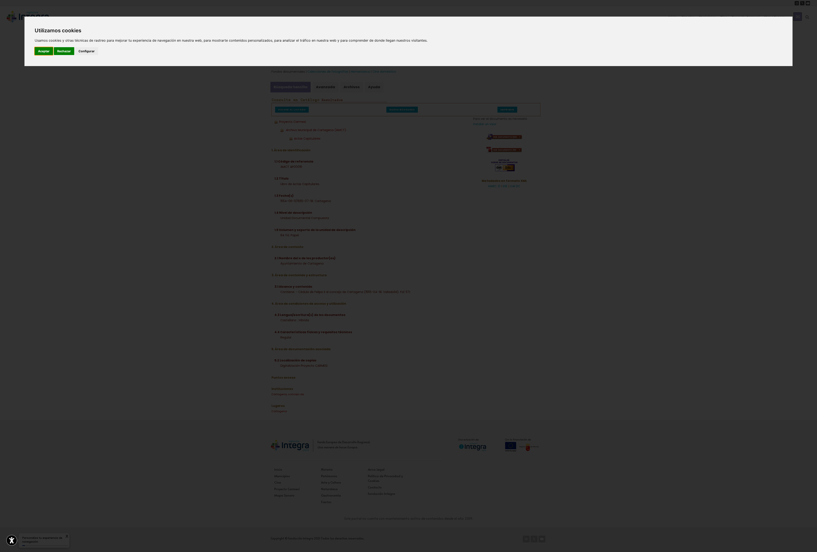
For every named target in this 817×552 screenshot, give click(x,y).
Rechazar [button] (64, 51)
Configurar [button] (87, 51)
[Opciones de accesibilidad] (11, 540)
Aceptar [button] (44, 51)
